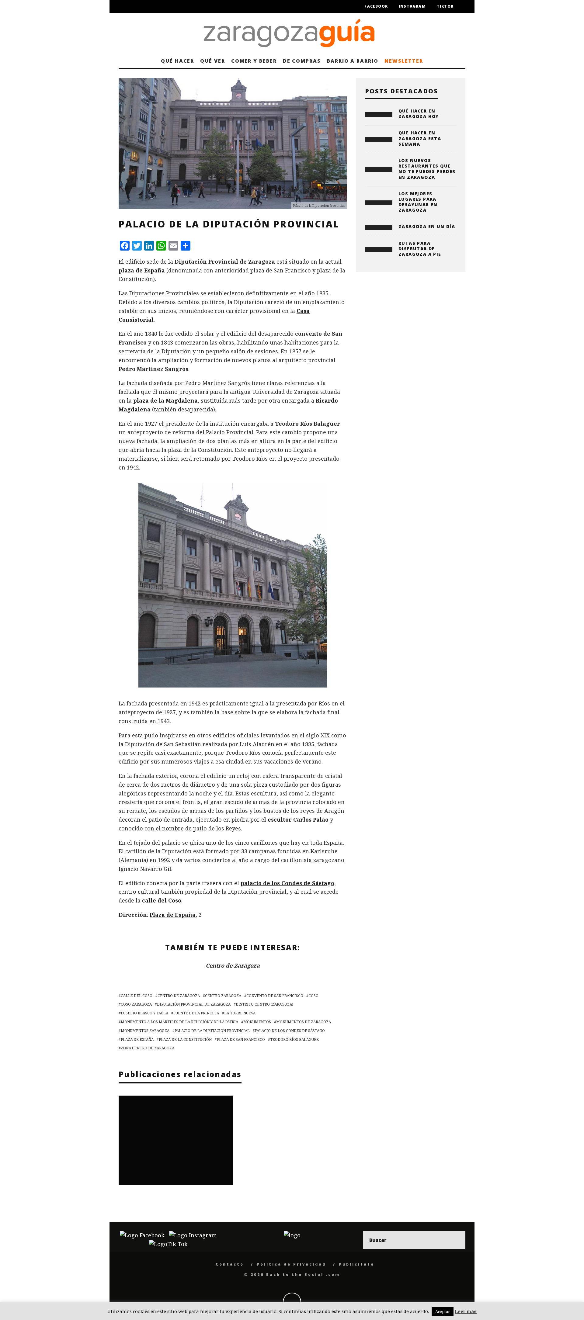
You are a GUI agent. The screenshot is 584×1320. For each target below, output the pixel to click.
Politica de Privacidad (291, 1264)
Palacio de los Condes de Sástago (290, 1030)
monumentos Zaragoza (145, 1030)
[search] (456, 1240)
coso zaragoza (136, 1004)
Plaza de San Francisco (241, 1039)
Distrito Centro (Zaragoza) (264, 1004)
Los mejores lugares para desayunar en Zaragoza (418, 202)
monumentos (257, 1021)
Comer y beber (254, 60)
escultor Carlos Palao (298, 819)
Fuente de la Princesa (196, 1013)
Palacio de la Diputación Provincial (212, 1030)
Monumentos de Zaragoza (303, 1021)
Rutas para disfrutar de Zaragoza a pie (419, 248)
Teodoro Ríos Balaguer (294, 1039)
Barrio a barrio (352, 60)
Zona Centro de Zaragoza (147, 1048)
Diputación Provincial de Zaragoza (194, 1004)
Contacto (230, 1264)
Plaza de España (173, 914)
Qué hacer (177, 60)
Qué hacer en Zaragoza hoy (418, 113)
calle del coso (136, 995)
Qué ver (212, 60)
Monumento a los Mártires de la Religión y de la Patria (179, 1021)
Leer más (466, 1311)
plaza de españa (137, 1039)
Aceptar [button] (442, 1311)
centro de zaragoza (179, 995)
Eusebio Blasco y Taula (144, 1013)
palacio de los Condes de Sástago (287, 883)
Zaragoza (261, 261)
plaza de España (142, 270)
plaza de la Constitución (185, 1039)
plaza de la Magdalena (165, 400)
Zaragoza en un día (426, 226)
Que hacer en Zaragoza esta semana (419, 138)
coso (313, 995)
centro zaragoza (223, 995)
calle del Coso (161, 900)
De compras (302, 60)
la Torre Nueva (239, 1013)
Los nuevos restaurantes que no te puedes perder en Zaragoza (427, 169)
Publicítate (356, 1264)
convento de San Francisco (274, 995)
